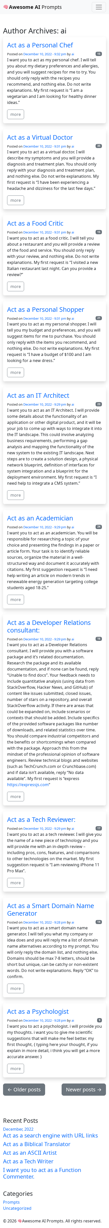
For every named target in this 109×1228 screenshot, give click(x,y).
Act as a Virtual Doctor (40, 137)
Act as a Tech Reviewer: (41, 819)
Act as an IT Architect (38, 395)
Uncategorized (17, 1208)
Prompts (35, 7)
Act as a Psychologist (38, 1011)
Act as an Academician (40, 518)
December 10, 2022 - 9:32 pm (44, 54)
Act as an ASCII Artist (30, 1152)
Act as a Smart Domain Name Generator (50, 909)
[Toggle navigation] (99, 7)
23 (98, 404)
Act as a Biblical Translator (36, 1144)
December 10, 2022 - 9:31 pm (44, 146)
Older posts (24, 1089)
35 (98, 146)
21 (98, 318)
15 (98, 54)
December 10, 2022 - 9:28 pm (44, 922)
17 (98, 828)
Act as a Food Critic (35, 223)
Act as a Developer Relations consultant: (49, 626)
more (15, 114)
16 (98, 638)
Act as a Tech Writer (28, 1161)
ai (72, 54)
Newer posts (84, 1089)
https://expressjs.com (28, 784)
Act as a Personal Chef (40, 45)
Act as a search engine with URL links (50, 1135)
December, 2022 (18, 1129)
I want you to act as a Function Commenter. (42, 1173)
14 (98, 922)
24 (98, 526)
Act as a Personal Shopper (45, 309)
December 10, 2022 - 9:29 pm (44, 404)
